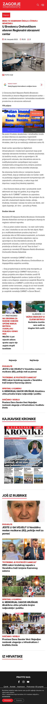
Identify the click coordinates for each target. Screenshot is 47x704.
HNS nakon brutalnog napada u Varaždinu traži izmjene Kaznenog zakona (22, 380)
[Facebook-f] (19, 682)
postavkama (6, 696)
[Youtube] (28, 682)
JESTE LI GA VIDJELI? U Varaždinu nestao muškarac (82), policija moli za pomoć (21, 369)
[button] (42, 5)
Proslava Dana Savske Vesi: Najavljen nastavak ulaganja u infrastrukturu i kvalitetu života (23, 403)
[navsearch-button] (38, 5)
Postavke (19, 700)
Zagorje (6, 15)
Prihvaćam (7, 700)
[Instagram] (23, 682)
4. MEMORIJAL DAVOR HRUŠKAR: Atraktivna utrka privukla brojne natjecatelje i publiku (23, 391)
